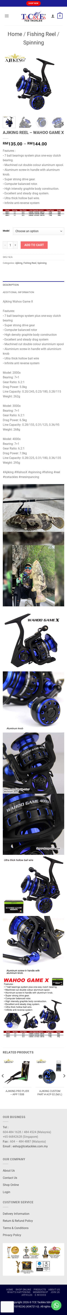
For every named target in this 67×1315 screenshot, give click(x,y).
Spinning (33, 42)
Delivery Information (16, 1214)
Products (40, 1289)
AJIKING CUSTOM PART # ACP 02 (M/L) (49, 1093)
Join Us (55, 1292)
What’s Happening (19, 1292)
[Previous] (8, 83)
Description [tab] (11, 284)
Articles (27, 1295)
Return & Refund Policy (18, 1221)
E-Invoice (40, 1295)
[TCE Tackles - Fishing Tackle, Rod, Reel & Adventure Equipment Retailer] (33, 16)
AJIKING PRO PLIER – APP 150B (17, 1093)
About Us (9, 1170)
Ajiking (18, 263)
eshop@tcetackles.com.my (30, 1146)
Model (6, 231)
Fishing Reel (41, 34)
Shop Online (11, 1185)
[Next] (58, 83)
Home (15, 34)
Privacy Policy (12, 1235)
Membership (40, 1292)
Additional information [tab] (18, 292)
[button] (6, 15)
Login (6, 1192)
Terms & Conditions (15, 1228)
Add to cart (34, 245)
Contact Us (10, 1178)
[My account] (53, 16)
